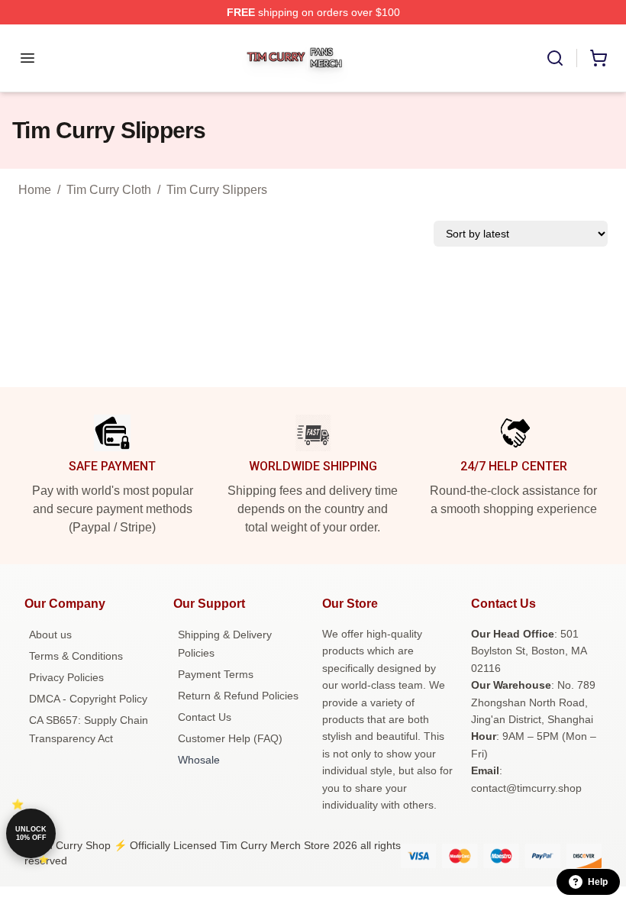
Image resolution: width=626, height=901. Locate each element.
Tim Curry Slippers (216, 189)
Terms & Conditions (76, 656)
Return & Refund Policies (238, 695)
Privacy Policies (66, 677)
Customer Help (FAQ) (230, 738)
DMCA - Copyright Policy (88, 699)
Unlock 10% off (31, 833)
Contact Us (204, 717)
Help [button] (598, 882)
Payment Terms (215, 674)
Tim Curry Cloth (108, 189)
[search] (555, 58)
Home (34, 189)
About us (50, 634)
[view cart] (598, 58)
